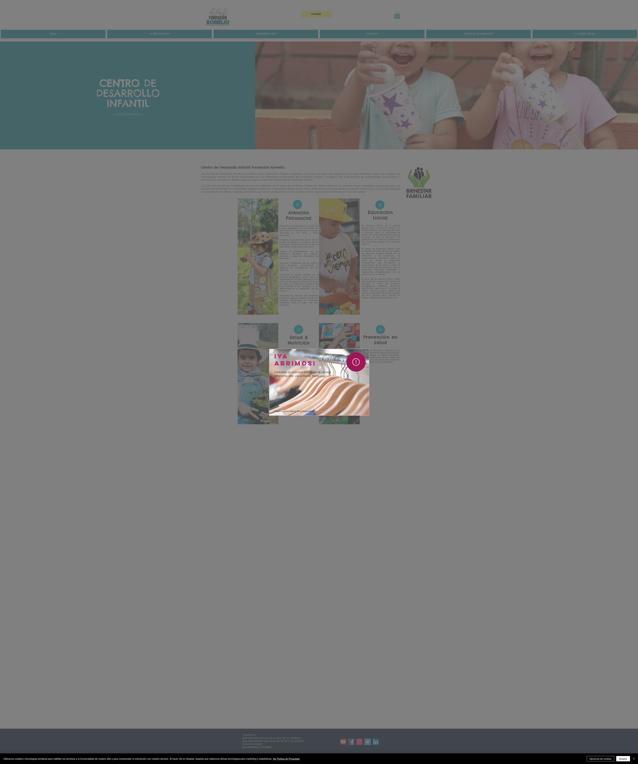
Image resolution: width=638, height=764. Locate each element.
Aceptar (623, 758)
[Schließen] (634, 758)
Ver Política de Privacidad (286, 758)
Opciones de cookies (600, 758)
